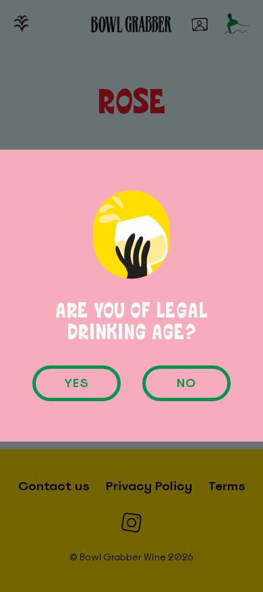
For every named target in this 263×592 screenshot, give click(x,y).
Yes (76, 383)
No (186, 383)
